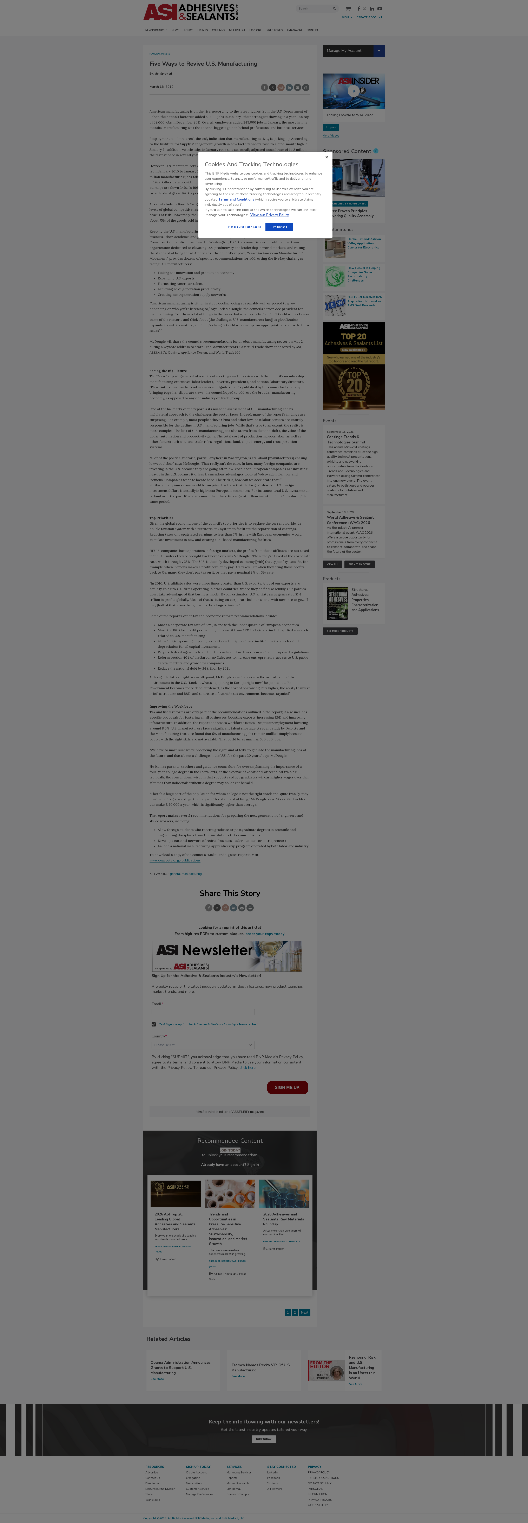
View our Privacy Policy (269, 215)
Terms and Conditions (236, 199)
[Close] (326, 157)
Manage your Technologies (244, 226)
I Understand (279, 226)
